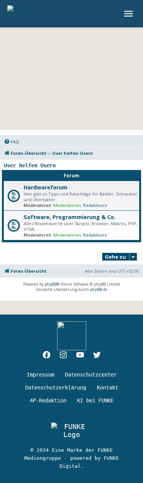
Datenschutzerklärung (55, 387)
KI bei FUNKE (95, 400)
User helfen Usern (30, 165)
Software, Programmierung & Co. (70, 217)
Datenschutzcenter (91, 375)
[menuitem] (11, 141)
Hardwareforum (45, 187)
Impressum (40, 375)
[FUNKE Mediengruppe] (71, 431)
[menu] (129, 13)
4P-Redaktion (48, 400)
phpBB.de (98, 289)
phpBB (50, 284)
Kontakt (107, 387)
